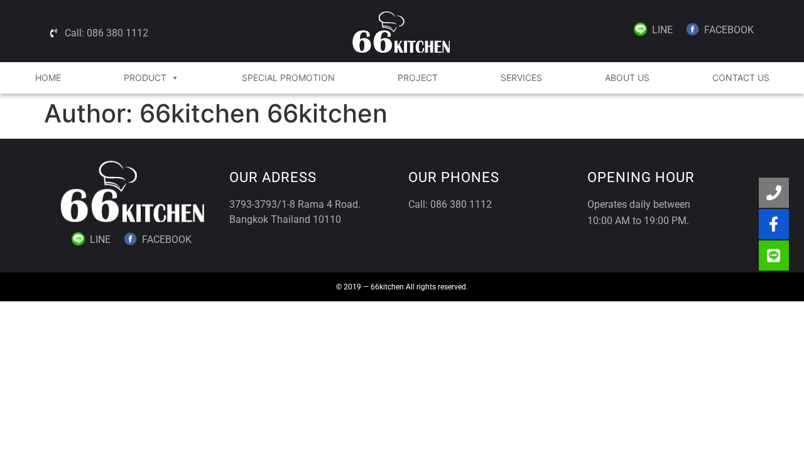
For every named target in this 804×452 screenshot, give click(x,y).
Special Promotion (288, 77)
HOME (48, 77)
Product (145, 77)
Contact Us (740, 77)
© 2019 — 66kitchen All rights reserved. (402, 286)
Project (418, 77)
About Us (627, 77)
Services (521, 77)
